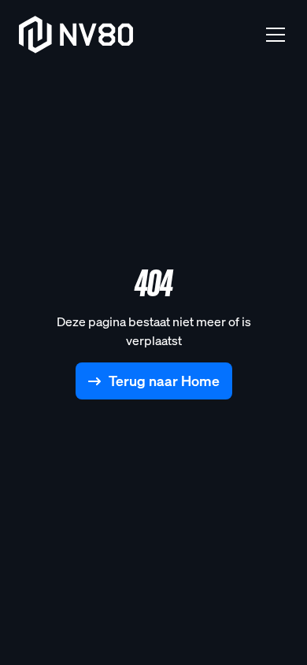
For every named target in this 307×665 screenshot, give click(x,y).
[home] (76, 35)
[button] (272, 35)
